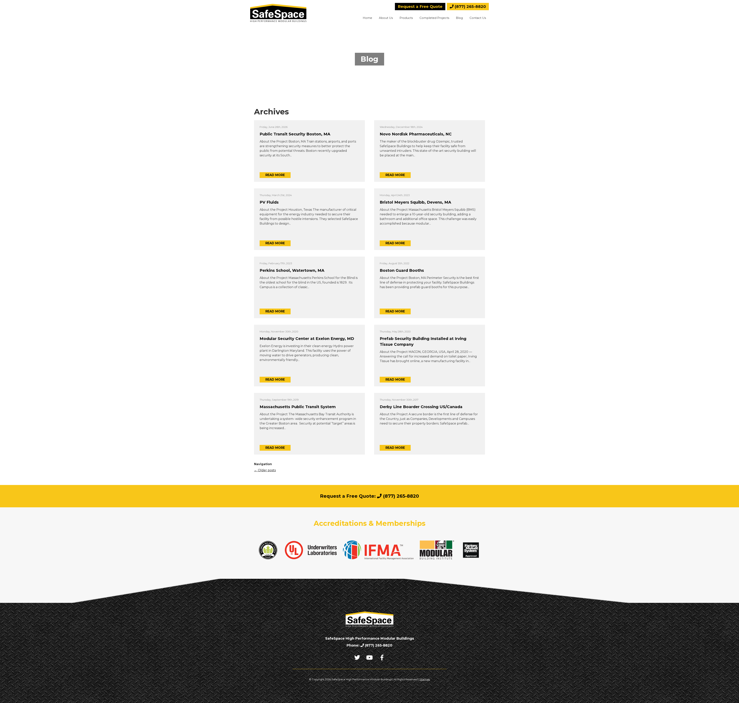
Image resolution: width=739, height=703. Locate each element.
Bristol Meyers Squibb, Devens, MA (415, 202)
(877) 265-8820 (470, 6)
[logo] (278, 13)
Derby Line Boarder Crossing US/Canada (421, 406)
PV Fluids (269, 202)
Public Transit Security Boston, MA (295, 134)
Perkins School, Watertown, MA (292, 270)
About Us (386, 18)
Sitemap (424, 679)
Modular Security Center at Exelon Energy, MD (307, 338)
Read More (275, 175)
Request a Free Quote (420, 6)
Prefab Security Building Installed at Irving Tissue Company (423, 341)
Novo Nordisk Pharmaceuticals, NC (416, 134)
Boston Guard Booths (402, 270)
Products (406, 18)
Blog (459, 18)
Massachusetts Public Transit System (298, 406)
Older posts (265, 470)
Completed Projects (434, 18)
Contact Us (478, 18)
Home (367, 18)
